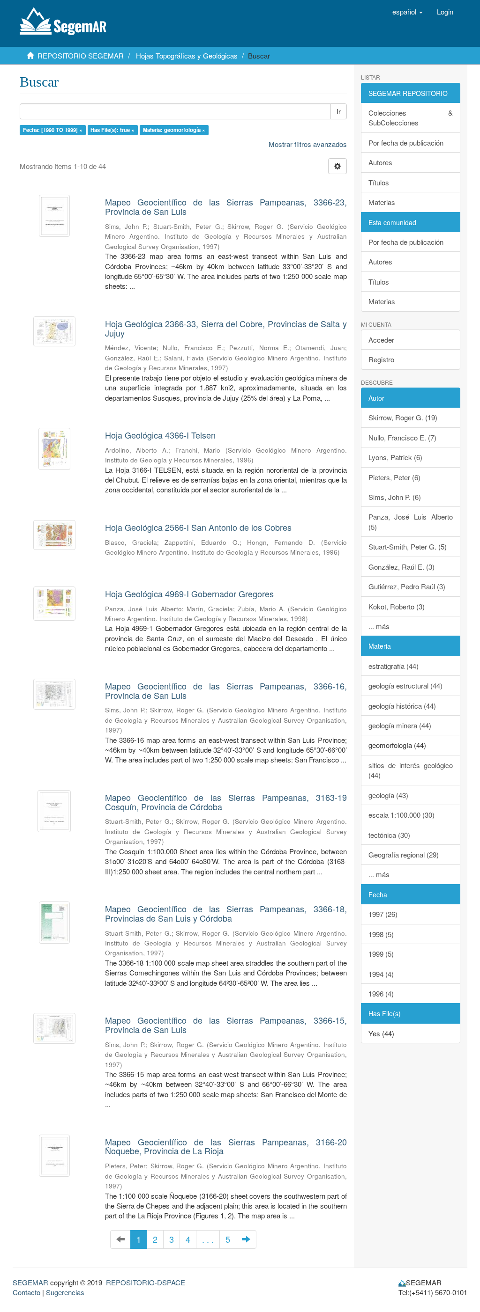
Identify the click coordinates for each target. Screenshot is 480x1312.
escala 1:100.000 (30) (401, 815)
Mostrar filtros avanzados (308, 144)
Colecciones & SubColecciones (410, 117)
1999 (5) (381, 954)
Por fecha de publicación (405, 142)
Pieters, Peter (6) (394, 477)
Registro (381, 359)
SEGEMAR (30, 1282)
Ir (339, 111)
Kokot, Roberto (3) (396, 606)
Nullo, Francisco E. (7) (402, 437)
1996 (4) (381, 993)
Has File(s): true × (112, 129)
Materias (381, 202)
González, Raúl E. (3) (401, 567)
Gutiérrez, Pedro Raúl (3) (406, 586)
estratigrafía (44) (393, 666)
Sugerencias (65, 1292)
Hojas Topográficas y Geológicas (187, 55)
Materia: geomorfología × (174, 129)
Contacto (26, 1292)
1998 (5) (381, 934)
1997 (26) (383, 914)
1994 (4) (381, 974)
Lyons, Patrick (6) (395, 457)
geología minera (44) (399, 725)
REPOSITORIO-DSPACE (145, 1282)
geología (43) (388, 795)
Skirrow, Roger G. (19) (402, 417)
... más (379, 626)
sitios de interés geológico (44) (410, 770)
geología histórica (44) (402, 706)
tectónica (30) (389, 835)
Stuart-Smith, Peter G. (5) (407, 546)
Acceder (381, 339)
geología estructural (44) (405, 685)
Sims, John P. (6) (394, 497)
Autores (380, 162)
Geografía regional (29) (403, 854)
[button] (407, 11)
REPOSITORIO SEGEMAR (81, 55)
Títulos (378, 182)
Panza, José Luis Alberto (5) (410, 521)
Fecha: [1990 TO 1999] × (52, 129)
